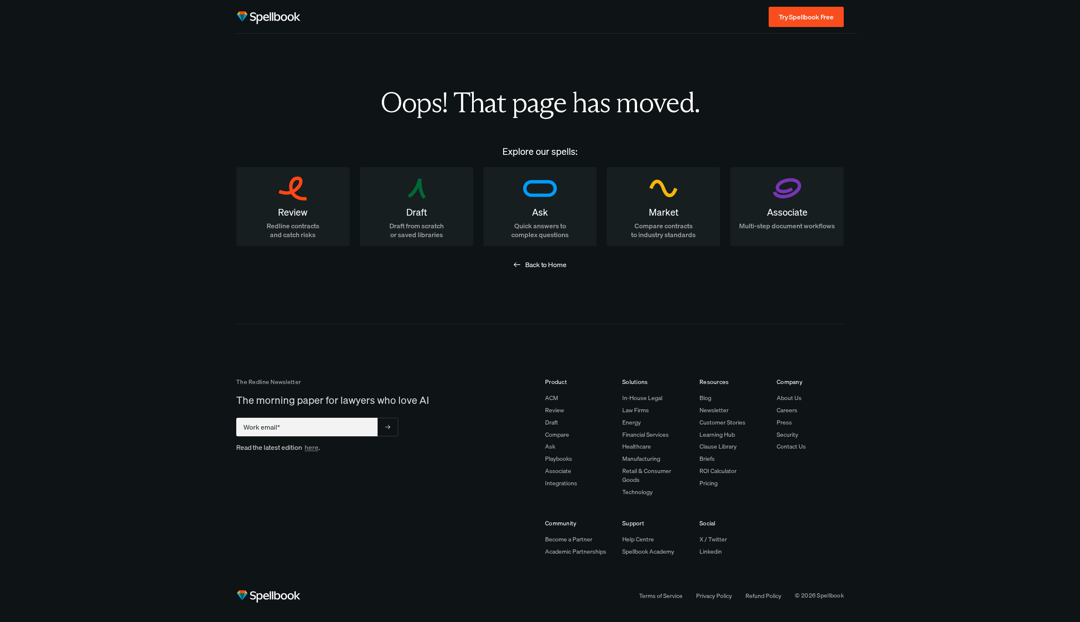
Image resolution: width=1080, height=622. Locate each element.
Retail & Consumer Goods (646, 475)
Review (554, 410)
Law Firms (635, 410)
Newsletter (714, 410)
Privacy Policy (714, 595)
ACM (551, 398)
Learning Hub (717, 434)
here (312, 447)
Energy (631, 422)
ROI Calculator (718, 471)
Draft (551, 422)
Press (784, 422)
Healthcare (636, 446)
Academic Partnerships (575, 551)
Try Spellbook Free (806, 16)
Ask (550, 446)
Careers (787, 410)
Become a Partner (568, 539)
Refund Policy (763, 595)
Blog (705, 398)
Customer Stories (722, 422)
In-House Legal (642, 398)
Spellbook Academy (648, 551)
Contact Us (791, 446)
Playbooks (558, 458)
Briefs (707, 458)
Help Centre (638, 539)
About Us (789, 398)
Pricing (708, 483)
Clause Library (718, 446)
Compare (557, 434)
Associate (558, 471)
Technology (637, 492)
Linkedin (710, 551)
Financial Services (645, 434)
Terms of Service (661, 595)
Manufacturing (641, 458)
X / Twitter (713, 539)
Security (787, 434)
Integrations (561, 483)
